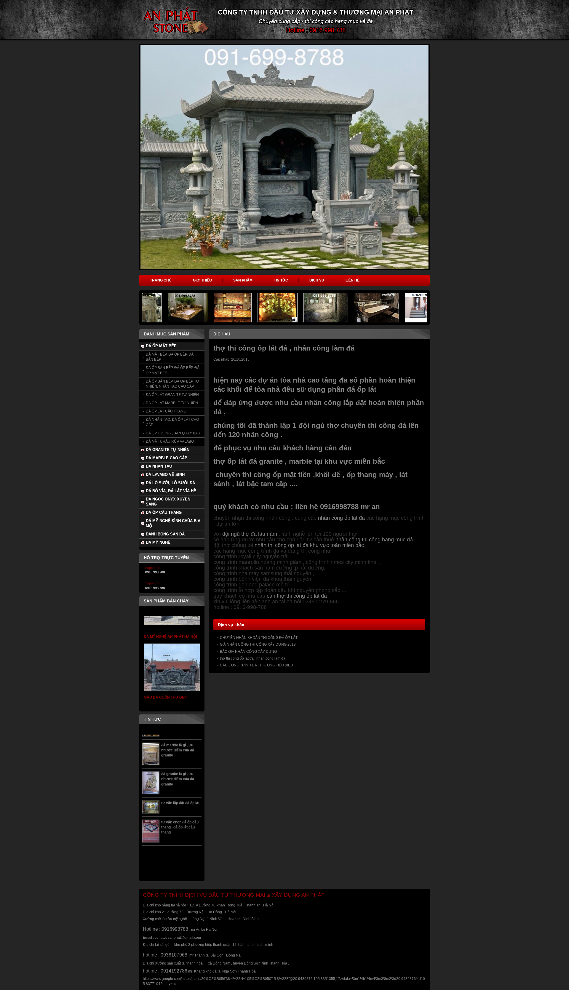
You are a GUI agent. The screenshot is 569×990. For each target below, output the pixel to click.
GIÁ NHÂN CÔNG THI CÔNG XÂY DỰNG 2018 (258, 644)
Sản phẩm (242, 280)
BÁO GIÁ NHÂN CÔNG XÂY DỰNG (248, 652)
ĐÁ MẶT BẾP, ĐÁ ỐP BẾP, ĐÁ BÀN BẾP (170, 357)
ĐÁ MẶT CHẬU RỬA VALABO (170, 441)
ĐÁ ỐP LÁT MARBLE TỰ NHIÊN (172, 403)
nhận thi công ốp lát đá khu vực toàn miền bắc (309, 545)
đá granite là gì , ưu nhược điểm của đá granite (177, 752)
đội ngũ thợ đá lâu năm (249, 534)
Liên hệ (352, 280)
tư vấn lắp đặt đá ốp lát (180, 776)
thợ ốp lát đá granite (248, 461)
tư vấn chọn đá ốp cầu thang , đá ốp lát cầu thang (180, 800)
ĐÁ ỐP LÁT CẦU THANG (166, 411)
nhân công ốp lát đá (341, 518)
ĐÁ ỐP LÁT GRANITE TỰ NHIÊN (172, 395)
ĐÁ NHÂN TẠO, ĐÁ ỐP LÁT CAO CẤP (172, 422)
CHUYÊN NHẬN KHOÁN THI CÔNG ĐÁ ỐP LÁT (259, 638)
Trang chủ (161, 280)
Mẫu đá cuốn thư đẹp (165, 671)
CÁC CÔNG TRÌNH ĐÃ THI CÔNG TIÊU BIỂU (256, 665)
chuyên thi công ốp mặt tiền (263, 475)
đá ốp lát (362, 389)
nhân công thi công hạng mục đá (374, 540)
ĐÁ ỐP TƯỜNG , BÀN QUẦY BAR (173, 433)
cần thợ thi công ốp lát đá (297, 596)
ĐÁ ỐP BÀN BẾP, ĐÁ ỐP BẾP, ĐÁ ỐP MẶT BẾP (172, 370)
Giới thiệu (202, 280)
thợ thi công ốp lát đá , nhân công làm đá (252, 658)
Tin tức (281, 280)
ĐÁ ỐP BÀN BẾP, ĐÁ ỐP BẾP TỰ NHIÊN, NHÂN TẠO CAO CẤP (172, 383)
